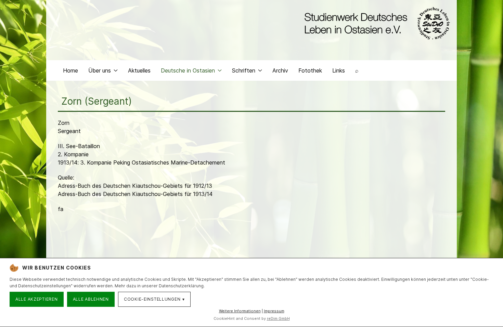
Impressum (274, 311)
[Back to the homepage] (375, 23)
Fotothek (310, 70)
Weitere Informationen (240, 311)
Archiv (280, 70)
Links (338, 70)
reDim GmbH (278, 318)
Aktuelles (139, 70)
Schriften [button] (243, 70)
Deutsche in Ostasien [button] (188, 70)
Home (70, 70)
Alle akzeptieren (36, 299)
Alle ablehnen (91, 299)
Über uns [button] (99, 70)
